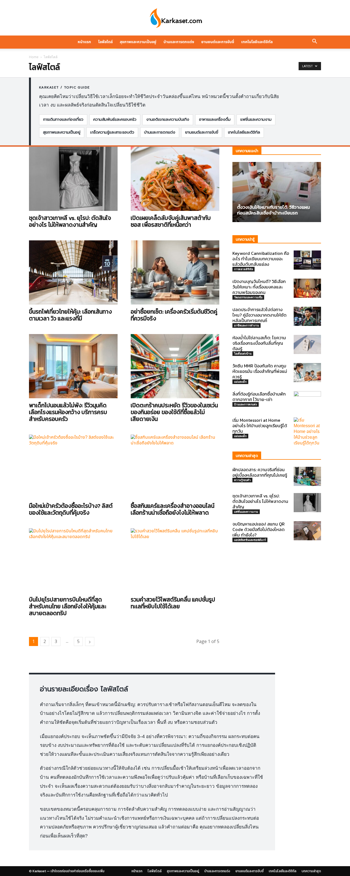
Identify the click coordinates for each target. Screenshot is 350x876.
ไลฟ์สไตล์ (105, 42)
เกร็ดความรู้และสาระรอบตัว (112, 132)
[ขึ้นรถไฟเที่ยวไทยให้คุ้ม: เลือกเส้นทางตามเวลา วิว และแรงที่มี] (73, 272)
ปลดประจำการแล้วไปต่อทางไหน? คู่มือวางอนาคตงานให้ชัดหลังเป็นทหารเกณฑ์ (259, 315)
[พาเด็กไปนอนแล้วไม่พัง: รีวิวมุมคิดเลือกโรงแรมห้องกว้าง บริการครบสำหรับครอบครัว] (73, 366)
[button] (314, 42)
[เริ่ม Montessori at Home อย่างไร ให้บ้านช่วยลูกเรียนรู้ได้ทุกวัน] (307, 431)
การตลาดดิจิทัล (243, 269)
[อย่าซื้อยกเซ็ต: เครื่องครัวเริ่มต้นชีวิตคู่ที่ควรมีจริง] (175, 272)
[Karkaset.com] (175, 18)
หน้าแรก (84, 42)
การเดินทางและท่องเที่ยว (63, 119)
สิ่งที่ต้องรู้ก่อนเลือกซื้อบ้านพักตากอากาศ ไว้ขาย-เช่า (259, 397)
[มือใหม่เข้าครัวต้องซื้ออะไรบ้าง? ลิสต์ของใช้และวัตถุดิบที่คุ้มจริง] (73, 467)
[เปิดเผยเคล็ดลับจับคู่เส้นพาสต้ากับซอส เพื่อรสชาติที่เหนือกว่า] (175, 179)
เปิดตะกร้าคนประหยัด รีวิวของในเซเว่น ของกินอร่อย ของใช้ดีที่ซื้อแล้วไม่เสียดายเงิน (174, 412)
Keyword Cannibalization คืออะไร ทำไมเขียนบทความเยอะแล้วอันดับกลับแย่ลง (260, 258)
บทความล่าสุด (311, 871)
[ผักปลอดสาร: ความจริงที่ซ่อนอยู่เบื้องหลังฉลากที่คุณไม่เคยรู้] (307, 476)
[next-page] (89, 641)
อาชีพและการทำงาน (246, 325)
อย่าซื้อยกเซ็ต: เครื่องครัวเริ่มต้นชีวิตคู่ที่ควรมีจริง (174, 315)
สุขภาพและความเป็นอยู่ (138, 42)
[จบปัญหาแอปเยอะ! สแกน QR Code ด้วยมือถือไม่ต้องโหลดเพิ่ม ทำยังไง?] (307, 530)
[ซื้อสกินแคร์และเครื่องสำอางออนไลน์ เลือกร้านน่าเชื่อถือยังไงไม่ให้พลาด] (175, 467)
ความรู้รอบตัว (242, 480)
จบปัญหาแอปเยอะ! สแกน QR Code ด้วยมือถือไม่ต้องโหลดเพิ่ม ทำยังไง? (258, 529)
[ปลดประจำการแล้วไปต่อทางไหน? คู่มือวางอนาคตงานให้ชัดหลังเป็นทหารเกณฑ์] (307, 316)
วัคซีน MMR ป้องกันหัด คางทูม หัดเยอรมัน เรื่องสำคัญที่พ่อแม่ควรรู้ (259, 371)
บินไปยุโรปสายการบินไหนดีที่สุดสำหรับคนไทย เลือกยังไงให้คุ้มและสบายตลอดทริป (67, 606)
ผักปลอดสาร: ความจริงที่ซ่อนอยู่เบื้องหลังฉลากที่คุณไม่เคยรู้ (259, 472)
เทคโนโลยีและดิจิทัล (257, 42)
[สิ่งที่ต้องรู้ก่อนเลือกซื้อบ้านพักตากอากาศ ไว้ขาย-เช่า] (307, 400)
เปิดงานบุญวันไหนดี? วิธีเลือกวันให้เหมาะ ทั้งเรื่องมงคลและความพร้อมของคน (259, 287)
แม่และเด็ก (240, 382)
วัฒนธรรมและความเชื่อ (248, 297)
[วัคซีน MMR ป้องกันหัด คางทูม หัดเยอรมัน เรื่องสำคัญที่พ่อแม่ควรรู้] (307, 372)
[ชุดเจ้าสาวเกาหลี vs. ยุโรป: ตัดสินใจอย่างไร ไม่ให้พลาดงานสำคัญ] (73, 179)
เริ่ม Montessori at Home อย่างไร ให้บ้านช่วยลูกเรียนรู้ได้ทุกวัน (259, 425)
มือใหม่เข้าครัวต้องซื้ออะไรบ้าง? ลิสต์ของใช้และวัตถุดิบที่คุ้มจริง (71, 509)
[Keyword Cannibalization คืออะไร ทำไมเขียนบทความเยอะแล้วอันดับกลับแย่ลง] (307, 260)
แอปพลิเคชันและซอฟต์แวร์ (250, 540)
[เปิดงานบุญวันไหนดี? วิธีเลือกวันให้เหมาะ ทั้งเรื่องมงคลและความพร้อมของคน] (307, 288)
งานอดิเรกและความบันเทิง (167, 119)
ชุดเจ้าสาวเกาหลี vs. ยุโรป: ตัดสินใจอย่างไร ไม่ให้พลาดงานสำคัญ (70, 221)
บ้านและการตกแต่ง (179, 42)
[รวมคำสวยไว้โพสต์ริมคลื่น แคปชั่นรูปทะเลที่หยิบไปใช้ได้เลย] (175, 560)
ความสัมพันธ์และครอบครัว (114, 119)
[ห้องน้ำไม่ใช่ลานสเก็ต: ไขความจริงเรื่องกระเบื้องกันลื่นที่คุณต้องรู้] (307, 344)
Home (34, 57)
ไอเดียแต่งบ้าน (243, 353)
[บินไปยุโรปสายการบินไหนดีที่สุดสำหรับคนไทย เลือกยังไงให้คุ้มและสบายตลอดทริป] (73, 560)
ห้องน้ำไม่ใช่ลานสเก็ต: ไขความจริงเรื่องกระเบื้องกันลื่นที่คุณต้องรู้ (259, 343)
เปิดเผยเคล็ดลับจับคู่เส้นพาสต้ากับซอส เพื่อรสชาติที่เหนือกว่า (171, 221)
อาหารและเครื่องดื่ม (215, 119)
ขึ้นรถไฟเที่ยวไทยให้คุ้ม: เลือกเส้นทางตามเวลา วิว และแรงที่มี (70, 315)
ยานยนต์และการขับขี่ (217, 42)
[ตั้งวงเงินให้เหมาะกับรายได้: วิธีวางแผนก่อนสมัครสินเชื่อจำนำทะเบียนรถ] (276, 192)
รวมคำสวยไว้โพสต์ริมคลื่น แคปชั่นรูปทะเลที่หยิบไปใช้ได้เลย (173, 602)
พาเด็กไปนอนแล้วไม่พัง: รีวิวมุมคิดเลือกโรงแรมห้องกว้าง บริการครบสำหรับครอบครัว (68, 412)
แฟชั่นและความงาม (256, 119)
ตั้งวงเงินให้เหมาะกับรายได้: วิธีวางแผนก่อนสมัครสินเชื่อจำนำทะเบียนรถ (273, 209)
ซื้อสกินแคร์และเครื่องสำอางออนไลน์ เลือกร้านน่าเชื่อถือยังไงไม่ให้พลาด (172, 509)
